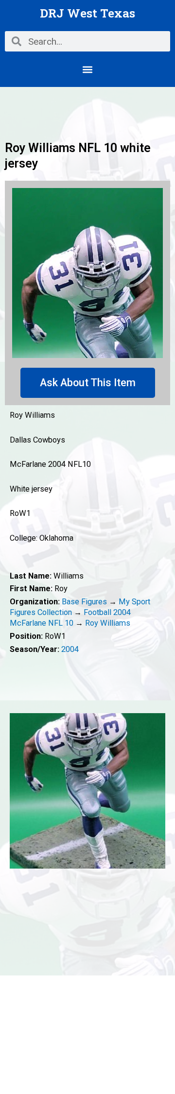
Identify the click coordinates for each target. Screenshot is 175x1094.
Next (158, 791)
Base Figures (84, 601)
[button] (88, 69)
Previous (17, 791)
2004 (70, 649)
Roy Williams (107, 623)
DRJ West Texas (87, 13)
